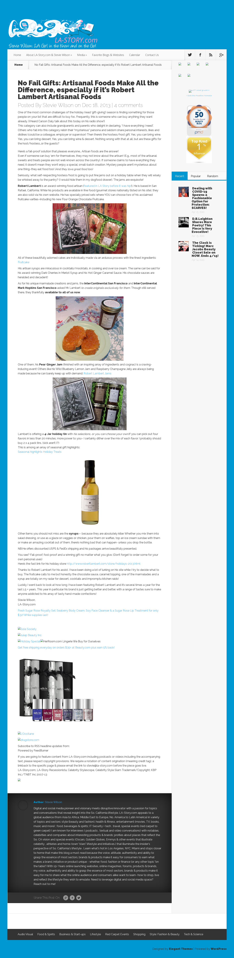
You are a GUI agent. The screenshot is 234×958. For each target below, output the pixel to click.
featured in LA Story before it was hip (107, 186)
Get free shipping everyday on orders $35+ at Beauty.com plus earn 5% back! (66, 647)
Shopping (139, 934)
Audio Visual (25, 934)
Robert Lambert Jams (97, 373)
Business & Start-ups (72, 934)
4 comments (128, 105)
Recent (179, 176)
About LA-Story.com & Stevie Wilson (48, 55)
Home (17, 55)
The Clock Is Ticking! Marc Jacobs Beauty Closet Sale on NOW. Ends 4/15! (205, 249)
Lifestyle (95, 934)
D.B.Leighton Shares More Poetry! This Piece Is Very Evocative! (202, 225)
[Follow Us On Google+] (221, 54)
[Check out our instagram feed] (192, 78)
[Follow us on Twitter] (190, 54)
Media (81, 55)
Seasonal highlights (30, 451)
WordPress (219, 948)
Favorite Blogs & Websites (108, 55)
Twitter (78, 898)
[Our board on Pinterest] (201, 67)
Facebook (72, 898)
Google (65, 898)
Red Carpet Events (117, 934)
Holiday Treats (52, 451)
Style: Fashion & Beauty (165, 934)
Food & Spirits (46, 934)
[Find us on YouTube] (182, 78)
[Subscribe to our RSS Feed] (210, 67)
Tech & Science (193, 934)
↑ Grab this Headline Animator (199, 96)
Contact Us (152, 55)
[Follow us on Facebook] (200, 54)
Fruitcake (23, 262)
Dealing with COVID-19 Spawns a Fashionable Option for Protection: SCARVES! (202, 198)
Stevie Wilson (58, 105)
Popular (196, 176)
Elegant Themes (181, 948)
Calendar (134, 55)
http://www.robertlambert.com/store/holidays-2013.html (103, 563)
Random (212, 176)
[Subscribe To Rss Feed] (211, 54)
